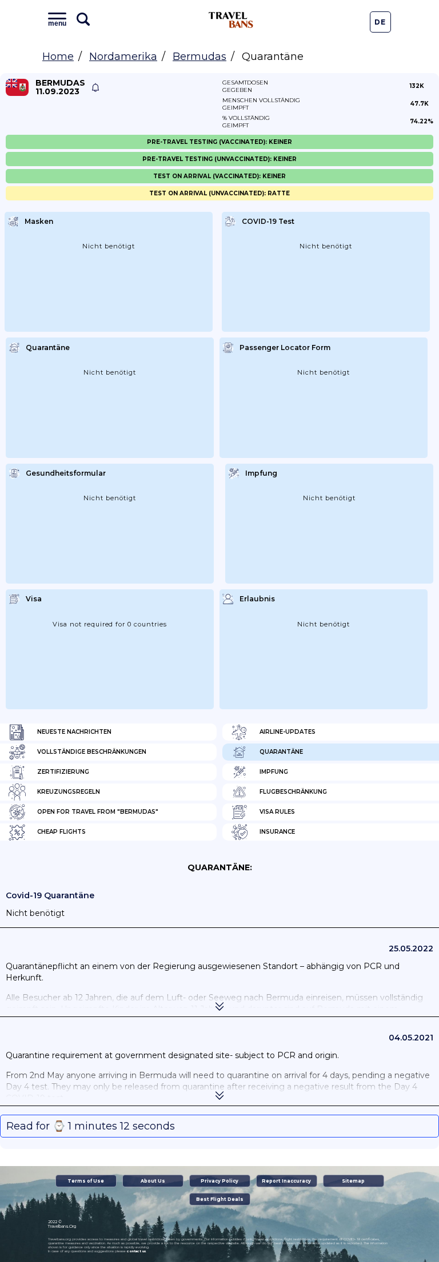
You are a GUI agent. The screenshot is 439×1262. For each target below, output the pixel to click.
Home (58, 56)
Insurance (277, 831)
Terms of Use (85, 1181)
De (380, 22)
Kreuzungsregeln (68, 791)
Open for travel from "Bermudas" (97, 811)
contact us (136, 1251)
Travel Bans (231, 20)
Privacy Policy (219, 1181)
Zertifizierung (63, 771)
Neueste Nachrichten (74, 732)
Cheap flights (61, 831)
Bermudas (199, 56)
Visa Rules (277, 811)
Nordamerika (123, 56)
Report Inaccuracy (286, 1181)
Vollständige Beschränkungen (91, 751)
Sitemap (353, 1181)
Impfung (274, 771)
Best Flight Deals (220, 1199)
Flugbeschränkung (293, 791)
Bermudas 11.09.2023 (60, 87)
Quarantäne (281, 751)
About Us (153, 1181)
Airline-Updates (288, 732)
